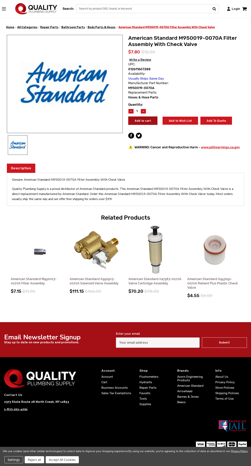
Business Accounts (114, 387)
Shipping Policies (227, 393)
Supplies (145, 404)
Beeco (181, 402)
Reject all (34, 460)
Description (21, 168)
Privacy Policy (225, 382)
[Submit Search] (216, 8)
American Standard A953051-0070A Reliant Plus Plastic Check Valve (212, 283)
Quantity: (135, 104)
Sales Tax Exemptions (116, 393)
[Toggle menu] (6, 8)
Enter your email (128, 333)
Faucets (144, 393)
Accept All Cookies (62, 460)
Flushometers (148, 377)
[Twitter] (139, 136)
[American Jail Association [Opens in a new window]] (125, 426)
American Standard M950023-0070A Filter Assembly (33, 281)
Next (243, 256)
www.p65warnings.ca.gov (220, 147)
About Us (221, 377)
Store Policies (224, 387)
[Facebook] (131, 136)
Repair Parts (147, 387)
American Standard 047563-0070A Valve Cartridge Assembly (154, 281)
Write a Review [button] (140, 60)
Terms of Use (224, 398)
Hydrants (145, 382)
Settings (14, 460)
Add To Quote (216, 121)
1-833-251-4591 (16, 409)
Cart (104, 382)
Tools (143, 398)
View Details (37, 250)
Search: (68, 9)
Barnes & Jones (188, 396)
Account (107, 377)
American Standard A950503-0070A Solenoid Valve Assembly (94, 281)
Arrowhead (184, 391)
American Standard (190, 386)
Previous (7, 256)
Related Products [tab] (125, 217)
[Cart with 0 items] (244, 8)
